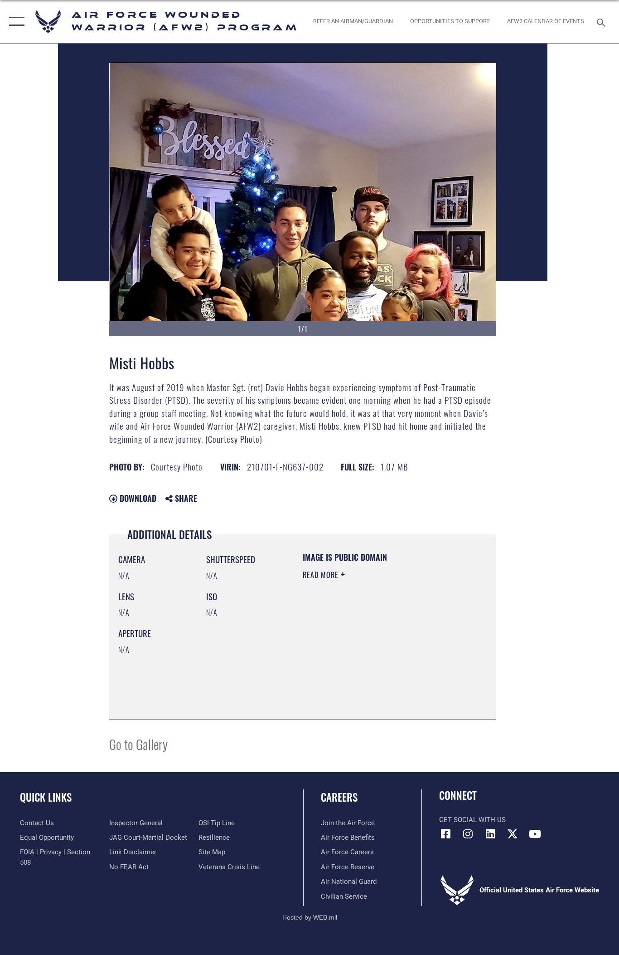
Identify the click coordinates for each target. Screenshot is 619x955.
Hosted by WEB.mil (309, 917)
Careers (339, 797)
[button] (14, 21)
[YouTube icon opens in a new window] (535, 834)
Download (136, 498)
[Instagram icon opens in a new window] (468, 834)
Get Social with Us (472, 820)
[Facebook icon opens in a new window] (446, 834)
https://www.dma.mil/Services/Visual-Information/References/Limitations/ (358, 664)
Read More (322, 574)
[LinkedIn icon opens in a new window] (490, 834)
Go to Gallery (138, 744)
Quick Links (46, 797)
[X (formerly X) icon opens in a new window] (512, 834)
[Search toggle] (602, 22)
